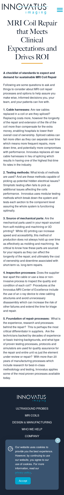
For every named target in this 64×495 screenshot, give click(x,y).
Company (32, 436)
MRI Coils (32, 415)
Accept (23, 480)
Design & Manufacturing (32, 422)
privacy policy (23, 472)
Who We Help (32, 429)
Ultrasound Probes (32, 408)
